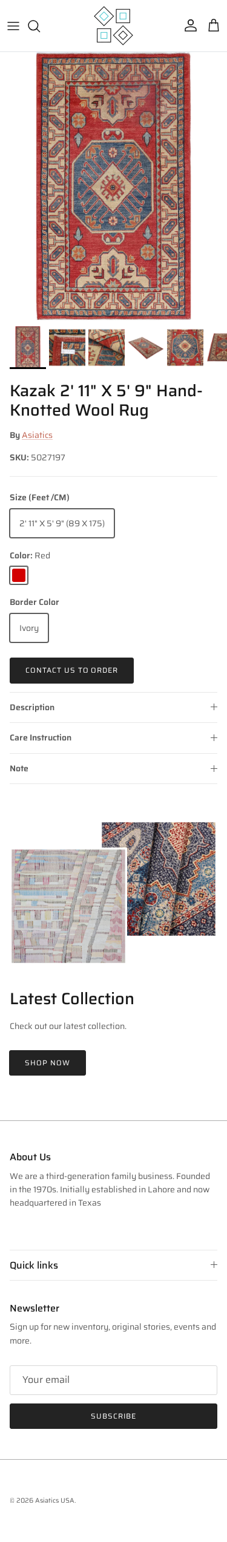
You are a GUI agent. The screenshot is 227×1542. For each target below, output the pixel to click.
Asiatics (37, 435)
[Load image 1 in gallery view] (113, 186)
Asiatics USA (54, 1500)
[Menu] (13, 26)
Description (32, 707)
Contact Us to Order (71, 670)
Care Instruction (40, 737)
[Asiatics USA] (113, 25)
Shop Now (47, 1062)
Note (19, 768)
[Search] (40, 26)
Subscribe (113, 1416)
